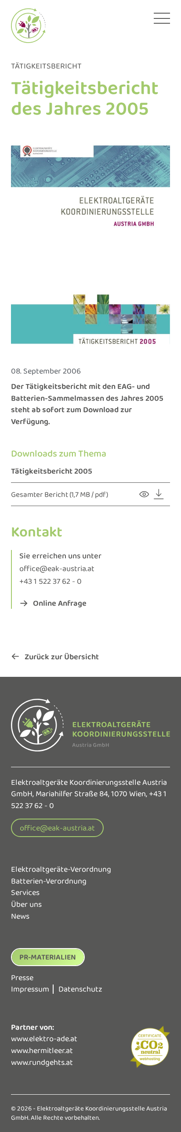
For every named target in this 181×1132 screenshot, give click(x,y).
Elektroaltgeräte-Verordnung (61, 869)
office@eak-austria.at (56, 568)
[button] (53, 602)
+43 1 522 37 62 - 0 (50, 581)
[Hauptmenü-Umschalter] (162, 18)
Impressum (30, 989)
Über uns (26, 904)
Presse (22, 977)
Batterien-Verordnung (49, 881)
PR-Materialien (47, 957)
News (20, 916)
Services (25, 892)
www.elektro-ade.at (44, 1038)
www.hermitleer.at (42, 1050)
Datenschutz (80, 989)
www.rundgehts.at (42, 1062)
